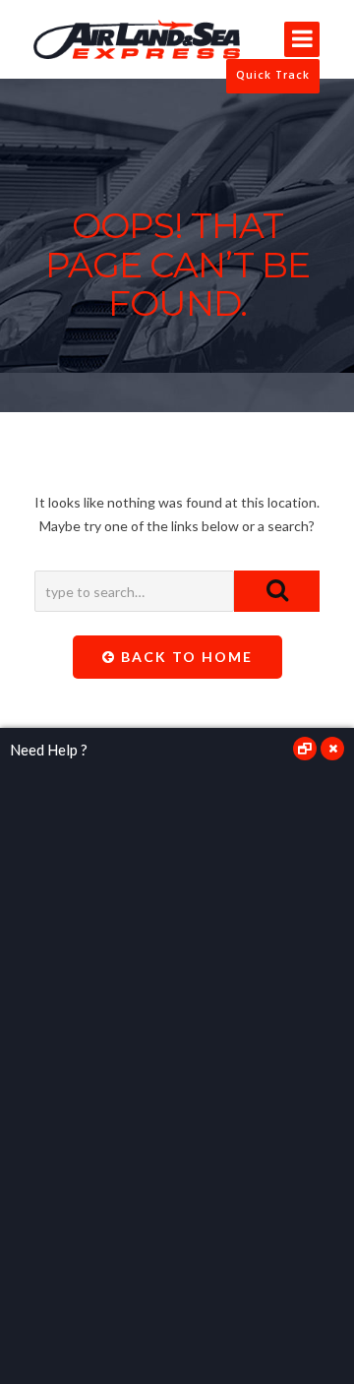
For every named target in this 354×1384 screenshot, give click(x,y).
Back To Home (184, 656)
